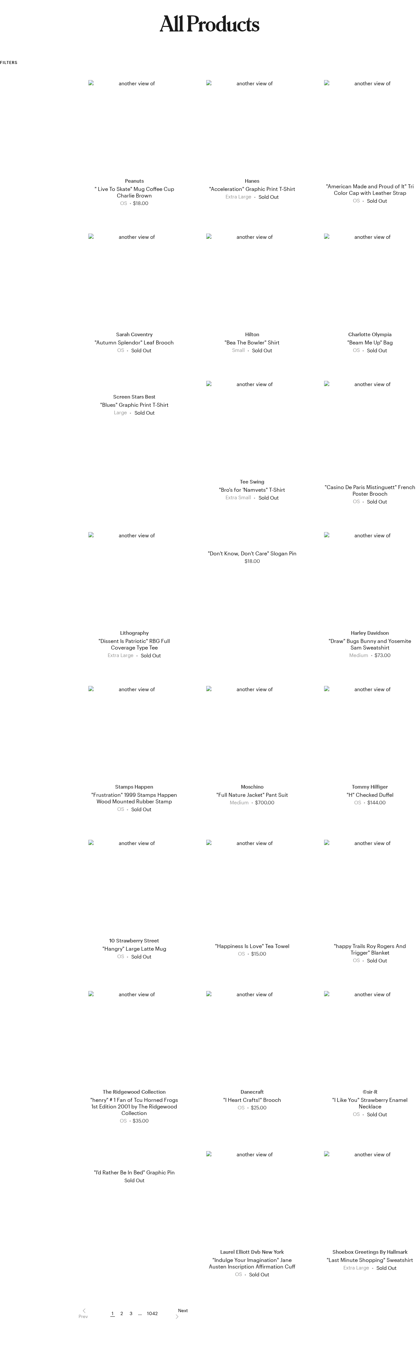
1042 (152, 1313)
